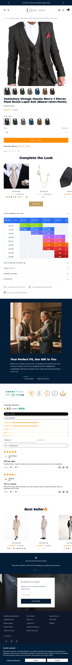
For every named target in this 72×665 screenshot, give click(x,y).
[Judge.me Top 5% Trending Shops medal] (55, 393)
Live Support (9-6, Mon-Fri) (16, 287)
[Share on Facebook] (9, 151)
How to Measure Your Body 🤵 (15, 263)
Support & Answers (33, 627)
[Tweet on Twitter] (15, 151)
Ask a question (10, 418)
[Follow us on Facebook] (6, 641)
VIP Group (52, 619)
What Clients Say (32, 630)
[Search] (8, 10)
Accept (35, 660)
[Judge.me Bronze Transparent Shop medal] (47, 393)
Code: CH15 (46, 3)
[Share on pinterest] (67, 467)
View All (36, 204)
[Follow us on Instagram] (11, 641)
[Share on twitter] (63, 467)
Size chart (65, 128)
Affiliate (51, 623)
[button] (36, 423)
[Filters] (6, 445)
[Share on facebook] (59, 467)
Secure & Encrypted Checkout (17, 292)
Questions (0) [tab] (41, 440)
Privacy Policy (48, 655)
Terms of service (9, 630)
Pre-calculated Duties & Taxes (42, 287)
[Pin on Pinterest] (12, 151)
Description (8, 279)
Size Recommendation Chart (14, 213)
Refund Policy (8, 623)
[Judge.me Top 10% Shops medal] (63, 393)
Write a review (10, 414)
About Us (30, 619)
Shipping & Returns (10, 273)
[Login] (63, 10)
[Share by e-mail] (18, 151)
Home (5, 18)
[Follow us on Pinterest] (16, 641)
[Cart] (67, 10)
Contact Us (30, 623)
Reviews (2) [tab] (7, 440)
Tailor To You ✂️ (9, 268)
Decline (57, 660)
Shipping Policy (9, 619)
